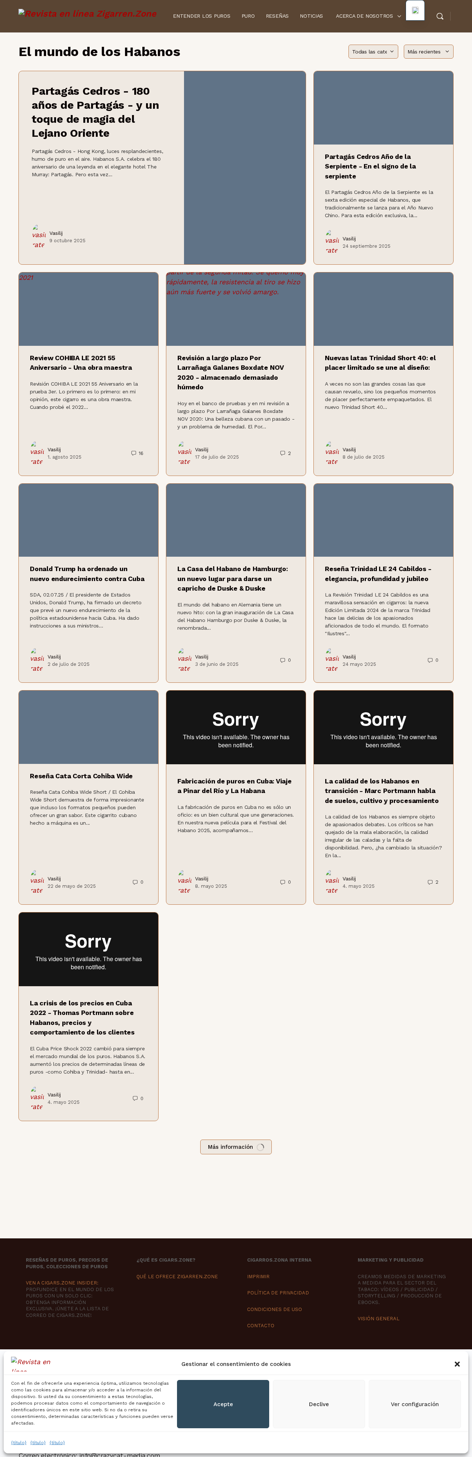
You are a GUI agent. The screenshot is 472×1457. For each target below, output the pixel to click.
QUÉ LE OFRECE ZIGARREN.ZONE (177, 1276)
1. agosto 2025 (64, 457)
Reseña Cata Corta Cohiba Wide (81, 776)
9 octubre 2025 (67, 240)
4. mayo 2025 (359, 886)
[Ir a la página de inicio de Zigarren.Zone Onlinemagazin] (87, 15)
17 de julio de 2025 (217, 457)
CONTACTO (260, 1325)
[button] (457, 1364)
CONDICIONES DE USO (274, 1309)
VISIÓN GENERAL (378, 1318)
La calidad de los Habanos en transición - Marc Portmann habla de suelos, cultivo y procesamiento (382, 790)
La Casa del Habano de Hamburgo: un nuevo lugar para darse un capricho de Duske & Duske (232, 578)
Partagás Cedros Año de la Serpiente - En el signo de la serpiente (370, 166)
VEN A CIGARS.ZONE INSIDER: (62, 1283)
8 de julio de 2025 (364, 457)
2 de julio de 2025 (69, 664)
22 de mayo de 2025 (72, 886)
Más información (230, 1147)
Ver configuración (415, 1404)
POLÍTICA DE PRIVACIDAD (278, 1293)
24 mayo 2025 (359, 664)
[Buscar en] (440, 16)
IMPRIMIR (258, 1276)
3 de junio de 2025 (217, 664)
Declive (319, 1404)
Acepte (223, 1404)
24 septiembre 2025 (367, 246)
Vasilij (56, 233)
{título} (19, 1442)
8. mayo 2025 (211, 886)
